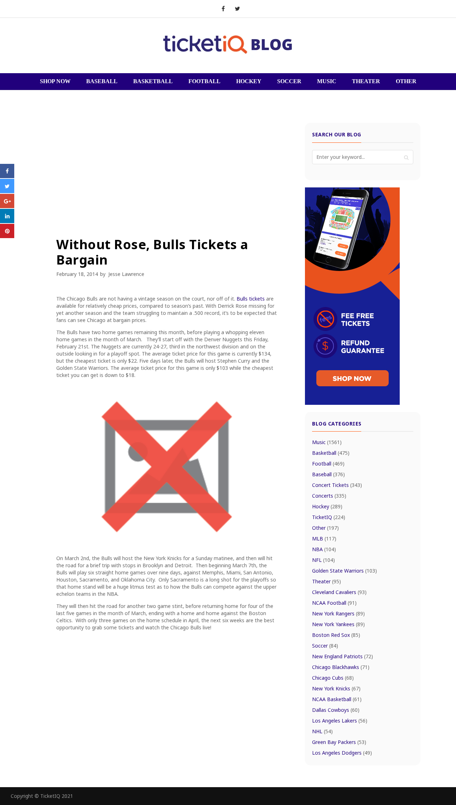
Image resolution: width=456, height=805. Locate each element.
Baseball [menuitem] (102, 81)
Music (327, 442)
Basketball (330, 452)
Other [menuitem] (406, 81)
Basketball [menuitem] (153, 81)
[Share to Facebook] (7, 176)
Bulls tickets (251, 298)
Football (328, 463)
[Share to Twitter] (7, 191)
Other (325, 527)
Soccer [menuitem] (289, 81)
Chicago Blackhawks (340, 667)
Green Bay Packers (339, 742)
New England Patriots (342, 656)
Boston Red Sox (336, 635)
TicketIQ (328, 517)
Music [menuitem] (326, 81)
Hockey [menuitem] (248, 81)
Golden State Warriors (344, 570)
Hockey (327, 506)
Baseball (328, 474)
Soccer (325, 645)
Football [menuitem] (204, 81)
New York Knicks (336, 688)
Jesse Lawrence (126, 274)
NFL (323, 560)
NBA (324, 549)
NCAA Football (334, 602)
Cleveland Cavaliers (339, 592)
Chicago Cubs (333, 677)
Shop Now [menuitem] (55, 81)
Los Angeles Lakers (339, 720)
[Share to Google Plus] (7, 206)
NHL (322, 731)
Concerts (329, 495)
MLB (324, 538)
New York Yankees (338, 624)
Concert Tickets (337, 485)
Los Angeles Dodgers (342, 752)
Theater (326, 581)
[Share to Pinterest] (7, 236)
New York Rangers (338, 613)
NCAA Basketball (337, 699)
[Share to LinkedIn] (7, 221)
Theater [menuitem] (366, 81)
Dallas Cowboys (335, 709)
